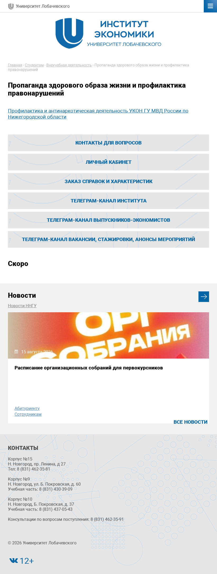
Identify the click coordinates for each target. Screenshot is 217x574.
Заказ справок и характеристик (108, 181)
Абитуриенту (27, 408)
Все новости (190, 422)
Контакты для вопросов (108, 143)
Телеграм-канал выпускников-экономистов (108, 220)
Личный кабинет (109, 162)
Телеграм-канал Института (109, 201)
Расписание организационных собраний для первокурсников (89, 367)
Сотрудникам (28, 414)
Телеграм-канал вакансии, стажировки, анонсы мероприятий (108, 239)
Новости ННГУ (22, 305)
